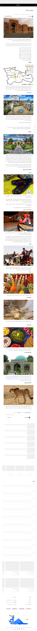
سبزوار (30, 47)
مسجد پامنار (22, 377)
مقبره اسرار (20, 379)
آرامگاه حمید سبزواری (11, 379)
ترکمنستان (27, 237)
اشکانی (30, 120)
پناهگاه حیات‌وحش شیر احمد (12, 406)
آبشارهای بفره (9, 407)
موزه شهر (29, 379)
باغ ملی (25, 377)
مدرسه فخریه (17, 379)
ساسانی (27, 120)
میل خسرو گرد (9, 376)
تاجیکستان (23, 237)
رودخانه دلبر (14, 407)
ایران (30, 237)
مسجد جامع (18, 377)
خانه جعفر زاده (25, 380)
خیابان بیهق (14, 377)
